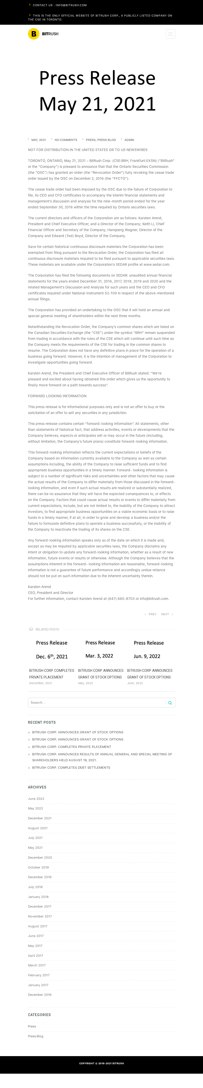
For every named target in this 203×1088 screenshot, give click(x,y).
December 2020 (40, 857)
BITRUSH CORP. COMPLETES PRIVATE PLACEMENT (71, 747)
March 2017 (37, 965)
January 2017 (38, 985)
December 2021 (39, 818)
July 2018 (35, 887)
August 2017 (37, 926)
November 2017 (40, 916)
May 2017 (35, 946)
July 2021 (35, 838)
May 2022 (35, 808)
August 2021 (38, 828)
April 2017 (35, 955)
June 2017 (36, 936)
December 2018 (39, 877)
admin (129, 140)
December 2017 (39, 906)
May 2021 (35, 847)
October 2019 (38, 867)
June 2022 (36, 799)
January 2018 (38, 897)
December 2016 (39, 995)
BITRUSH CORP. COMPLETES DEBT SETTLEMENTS (71, 767)
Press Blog (106, 140)
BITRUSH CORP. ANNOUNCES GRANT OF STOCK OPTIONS (77, 732)
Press (91, 140)
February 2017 (39, 975)
